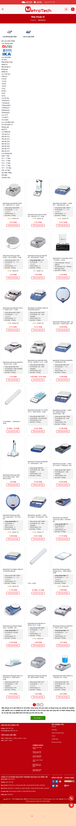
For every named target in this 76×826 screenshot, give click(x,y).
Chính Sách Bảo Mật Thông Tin (37, 770)
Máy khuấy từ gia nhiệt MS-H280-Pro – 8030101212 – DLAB (12, 204)
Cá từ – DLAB (32, 583)
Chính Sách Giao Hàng (37, 748)
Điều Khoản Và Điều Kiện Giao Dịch (37, 765)
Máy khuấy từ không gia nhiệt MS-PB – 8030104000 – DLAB (37, 676)
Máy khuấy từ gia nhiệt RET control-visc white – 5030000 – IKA (62, 519)
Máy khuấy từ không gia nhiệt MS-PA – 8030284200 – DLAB (37, 256)
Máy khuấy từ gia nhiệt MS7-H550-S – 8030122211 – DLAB (13, 309)
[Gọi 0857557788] (71, 798)
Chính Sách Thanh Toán (38, 760)
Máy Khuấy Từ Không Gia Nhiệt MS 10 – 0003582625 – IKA (38, 462)
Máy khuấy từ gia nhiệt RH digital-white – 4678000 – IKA (12, 627)
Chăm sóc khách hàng (58, 733)
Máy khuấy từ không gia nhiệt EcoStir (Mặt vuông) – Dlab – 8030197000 (11, 476)
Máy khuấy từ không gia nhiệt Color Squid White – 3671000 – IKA (12, 517)
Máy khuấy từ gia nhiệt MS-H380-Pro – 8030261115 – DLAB (37, 215)
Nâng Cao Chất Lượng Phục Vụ (37, 752)
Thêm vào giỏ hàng (13, 225)
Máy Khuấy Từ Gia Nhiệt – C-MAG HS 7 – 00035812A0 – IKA (62, 204)
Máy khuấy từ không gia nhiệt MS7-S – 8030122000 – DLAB (63, 627)
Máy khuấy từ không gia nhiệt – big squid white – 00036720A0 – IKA (63, 322)
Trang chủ (33, 20)
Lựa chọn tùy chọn (38, 380)
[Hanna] (7, 50)
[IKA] (7, 54)
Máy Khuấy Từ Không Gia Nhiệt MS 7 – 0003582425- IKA (63, 361)
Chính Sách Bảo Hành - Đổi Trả (37, 756)
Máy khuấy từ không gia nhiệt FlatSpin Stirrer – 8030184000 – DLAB (62, 571)
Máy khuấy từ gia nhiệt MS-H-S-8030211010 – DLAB (37, 624)
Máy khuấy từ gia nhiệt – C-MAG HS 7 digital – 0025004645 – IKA (37, 516)
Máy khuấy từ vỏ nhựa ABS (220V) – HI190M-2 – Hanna (63, 259)
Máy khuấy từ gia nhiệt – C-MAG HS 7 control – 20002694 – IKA (62, 464)
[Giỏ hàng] (66, 9)
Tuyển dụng (55, 739)
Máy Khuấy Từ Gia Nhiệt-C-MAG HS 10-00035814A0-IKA (13, 570)
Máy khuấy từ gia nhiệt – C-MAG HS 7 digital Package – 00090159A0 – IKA (62, 412)
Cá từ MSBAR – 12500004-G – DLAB (12, 422)
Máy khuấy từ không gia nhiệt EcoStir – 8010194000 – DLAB (12, 256)
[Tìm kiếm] (72, 9)
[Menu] (2, 9)
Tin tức (53, 736)
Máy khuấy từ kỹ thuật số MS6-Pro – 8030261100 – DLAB (63, 676)
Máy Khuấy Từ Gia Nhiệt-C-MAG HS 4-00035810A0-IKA (38, 309)
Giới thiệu (54, 729)
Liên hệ (54, 726)
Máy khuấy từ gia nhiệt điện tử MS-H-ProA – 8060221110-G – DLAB (38, 361)
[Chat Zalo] (71, 805)
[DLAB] (7, 46)
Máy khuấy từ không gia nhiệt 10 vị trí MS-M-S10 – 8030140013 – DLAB (13, 677)
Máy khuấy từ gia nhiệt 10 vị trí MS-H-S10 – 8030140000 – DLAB (38, 411)
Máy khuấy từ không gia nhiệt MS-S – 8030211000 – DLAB (13, 363)
